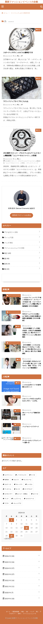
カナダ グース (30, 498)
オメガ (18, 489)
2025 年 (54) (9, 562)
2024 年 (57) (9, 568)
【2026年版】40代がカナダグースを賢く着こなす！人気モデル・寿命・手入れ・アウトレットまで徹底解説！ (31, 365)
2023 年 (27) (9, 574)
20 (20, 159)
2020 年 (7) (8, 593)
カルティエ (8, 484)
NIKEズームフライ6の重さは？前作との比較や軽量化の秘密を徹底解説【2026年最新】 (31, 317)
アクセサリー (11, 232)
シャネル (29, 484)
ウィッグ (8, 237)
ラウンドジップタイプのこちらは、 (16, 101)
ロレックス (19, 484)
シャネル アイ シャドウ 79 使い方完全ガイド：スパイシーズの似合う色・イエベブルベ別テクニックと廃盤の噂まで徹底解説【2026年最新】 (31, 302)
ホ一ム (8, 611)
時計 (7, 253)
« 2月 (6, 538)
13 (20, 56)
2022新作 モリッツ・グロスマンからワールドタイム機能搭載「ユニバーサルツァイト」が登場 (22, 154)
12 (20, 104)
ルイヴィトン (8, 475)
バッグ (8, 243)
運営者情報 (15, 611)
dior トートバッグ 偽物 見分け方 (31, 414)
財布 (7, 264)
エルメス (16, 479)
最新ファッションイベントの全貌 (21, 2)
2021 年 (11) (9, 586)
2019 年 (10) (9, 599)
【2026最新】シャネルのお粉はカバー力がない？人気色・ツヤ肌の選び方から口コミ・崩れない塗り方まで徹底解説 (31, 349)
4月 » (10, 538)
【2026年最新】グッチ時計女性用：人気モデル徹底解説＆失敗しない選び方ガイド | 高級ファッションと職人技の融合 (31, 333)
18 (26, 528)
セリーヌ (35, 494)
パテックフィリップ (32, 163)
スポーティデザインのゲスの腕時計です (18, 52)
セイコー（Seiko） (22, 494)
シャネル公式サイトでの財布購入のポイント (31, 386)
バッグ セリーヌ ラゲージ (30, 426)
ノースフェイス (21, 475)
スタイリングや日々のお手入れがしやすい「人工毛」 (31, 400)
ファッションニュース (14, 248)
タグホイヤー (8, 494)
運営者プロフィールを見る (21, 215)
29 (11, 536)
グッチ (6, 498)
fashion (7, 479)
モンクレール (27, 479)
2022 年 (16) (9, 580)
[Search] (41, 6)
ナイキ (33, 475)
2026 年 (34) (9, 556)
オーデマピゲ (28, 489)
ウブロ (6, 503)
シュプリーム (17, 498)
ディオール (8, 489)
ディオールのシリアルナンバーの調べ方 (31, 441)
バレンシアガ (17, 503)
